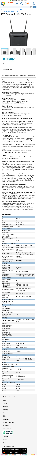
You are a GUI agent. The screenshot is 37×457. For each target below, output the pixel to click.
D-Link (19, 11)
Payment (5, 403)
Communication (12, 10)
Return (5, 413)
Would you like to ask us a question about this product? (18, 75)
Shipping (5, 406)
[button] (34, 19)
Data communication (26, 10)
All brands (6, 425)
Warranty (5, 409)
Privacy (5, 440)
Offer (4, 416)
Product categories (8, 422)
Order (4, 400)
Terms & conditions (8, 446)
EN (34, 7)
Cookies (5, 443)
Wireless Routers (9, 11)
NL (31, 7)
